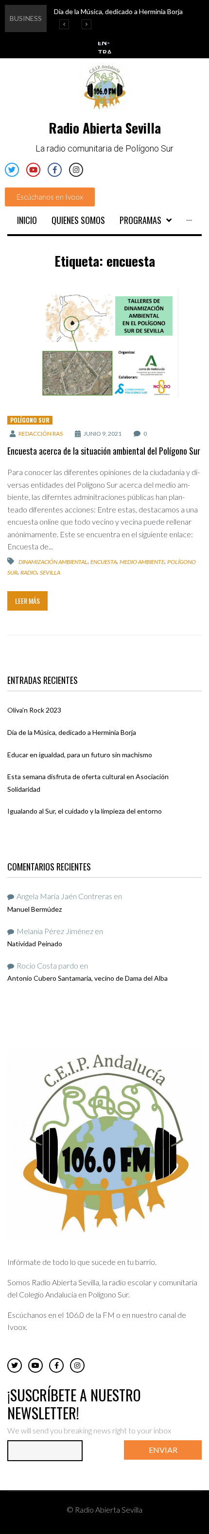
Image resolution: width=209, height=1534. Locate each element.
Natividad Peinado (34, 943)
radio (28, 572)
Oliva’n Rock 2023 (34, 710)
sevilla (50, 572)
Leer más (27, 601)
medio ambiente (142, 561)
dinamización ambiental (52, 561)
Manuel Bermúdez (34, 909)
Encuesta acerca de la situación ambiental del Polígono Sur (103, 450)
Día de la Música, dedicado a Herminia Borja (71, 732)
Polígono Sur (30, 420)
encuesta (103, 561)
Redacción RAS (40, 433)
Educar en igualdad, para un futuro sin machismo (79, 754)
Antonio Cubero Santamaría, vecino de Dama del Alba (87, 978)
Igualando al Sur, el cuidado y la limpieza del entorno (84, 811)
